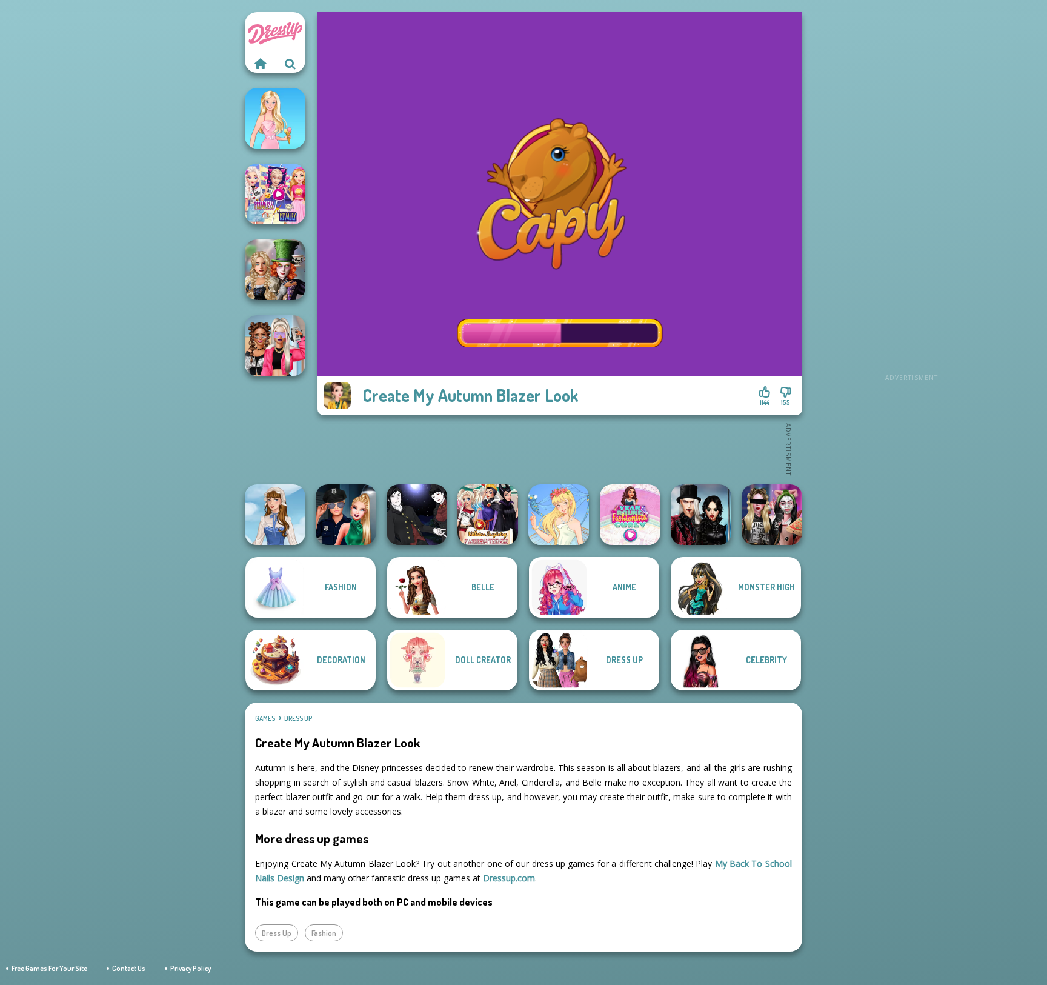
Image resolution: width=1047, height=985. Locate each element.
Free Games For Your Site (49, 968)
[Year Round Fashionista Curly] (630, 514)
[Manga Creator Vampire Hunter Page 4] (417, 514)
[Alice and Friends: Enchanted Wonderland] (275, 269)
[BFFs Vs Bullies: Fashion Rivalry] (275, 345)
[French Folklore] (275, 514)
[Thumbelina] (558, 514)
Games (265, 718)
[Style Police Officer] (346, 514)
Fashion (323, 933)
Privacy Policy (190, 968)
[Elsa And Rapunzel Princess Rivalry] (275, 194)
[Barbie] (275, 118)
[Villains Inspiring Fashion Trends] (487, 514)
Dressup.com (509, 878)
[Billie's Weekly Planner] (772, 514)
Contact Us (128, 968)
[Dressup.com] (260, 64)
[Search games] (290, 64)
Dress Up (298, 718)
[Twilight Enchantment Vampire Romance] (701, 514)
